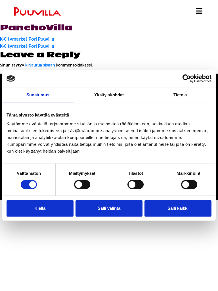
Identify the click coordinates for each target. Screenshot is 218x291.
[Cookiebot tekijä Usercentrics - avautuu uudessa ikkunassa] (186, 78)
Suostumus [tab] (37, 94)
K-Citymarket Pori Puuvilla (27, 39)
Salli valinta (109, 208)
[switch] (82, 184)
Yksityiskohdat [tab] (109, 94)
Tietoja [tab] (180, 94)
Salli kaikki (177, 208)
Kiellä (39, 208)
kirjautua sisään (40, 65)
